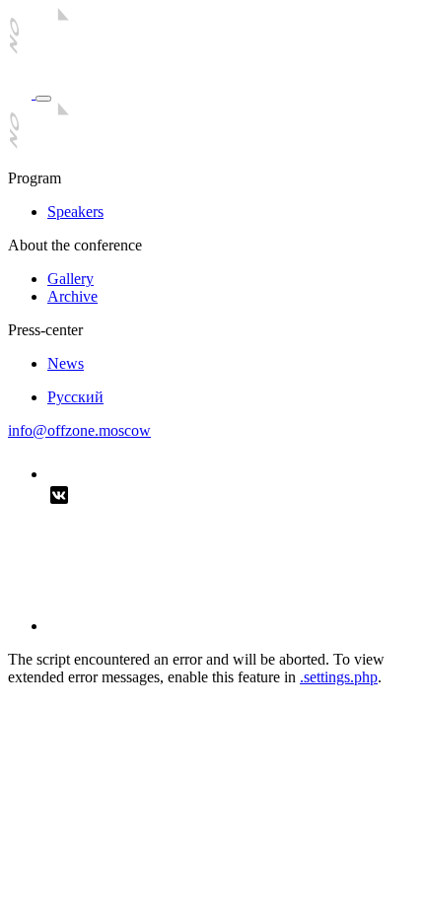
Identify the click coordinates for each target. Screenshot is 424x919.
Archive (72, 296)
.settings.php (339, 677)
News (65, 363)
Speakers (75, 211)
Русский (75, 397)
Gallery (70, 278)
